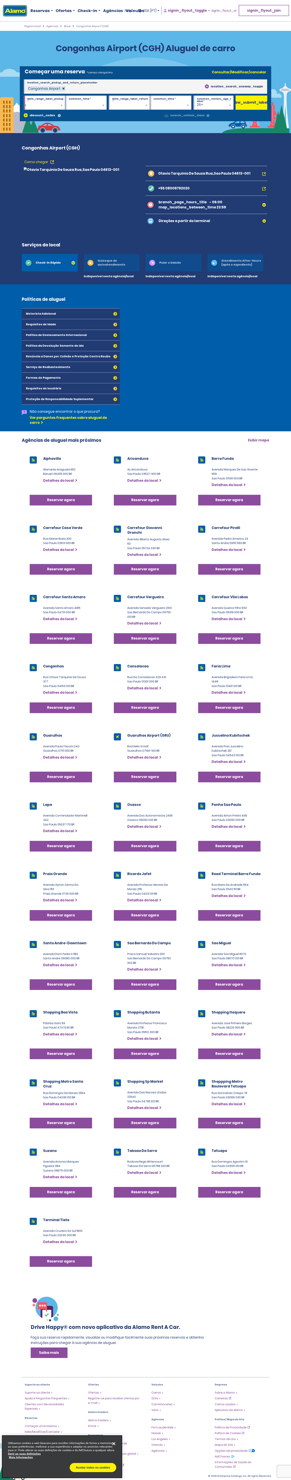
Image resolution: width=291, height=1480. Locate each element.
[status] (46, 88)
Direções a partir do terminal (184, 221)
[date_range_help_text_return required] (129, 103)
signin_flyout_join (264, 10)
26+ (200, 104)
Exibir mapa (258, 440)
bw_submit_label (251, 102)
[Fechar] (113, 1443)
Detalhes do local (58, 480)
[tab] (50, 263)
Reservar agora (61, 500)
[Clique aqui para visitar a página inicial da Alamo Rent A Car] (13, 10)
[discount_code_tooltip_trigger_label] (59, 116)
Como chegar (36, 162)
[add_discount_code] (26, 115)
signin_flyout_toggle (187, 10)
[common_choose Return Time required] (170, 103)
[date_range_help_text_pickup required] (44, 103)
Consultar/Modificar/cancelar (239, 72)
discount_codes (42, 115)
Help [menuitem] (128, 10)
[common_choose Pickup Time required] (86, 103)
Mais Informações (21, 1457)
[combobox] (145, 86)
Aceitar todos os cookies (93, 1467)
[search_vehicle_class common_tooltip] (208, 116)
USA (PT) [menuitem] (149, 10)
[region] (62, 1456)
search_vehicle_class (187, 115)
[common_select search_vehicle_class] (166, 115)
